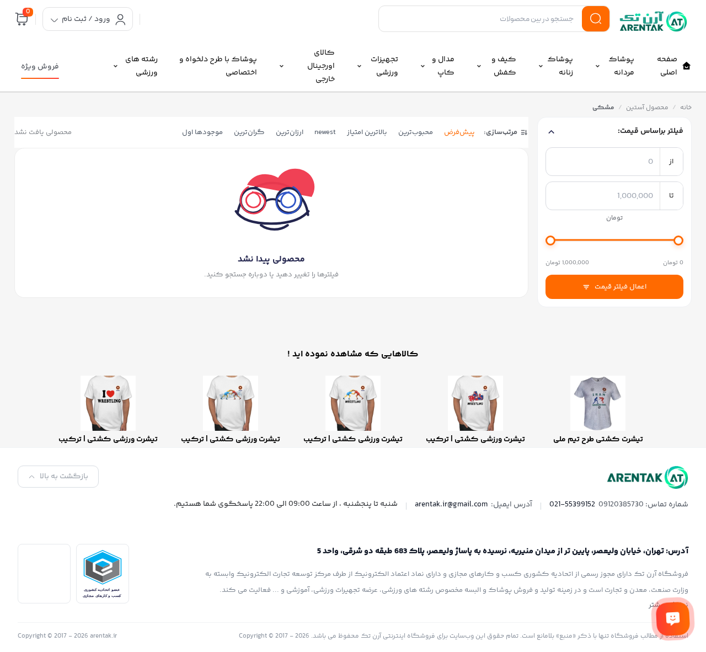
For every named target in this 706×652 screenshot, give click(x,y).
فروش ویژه (40, 67)
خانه (686, 108)
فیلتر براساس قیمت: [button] (650, 131)
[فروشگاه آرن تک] (655, 21)
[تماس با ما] (673, 619)
